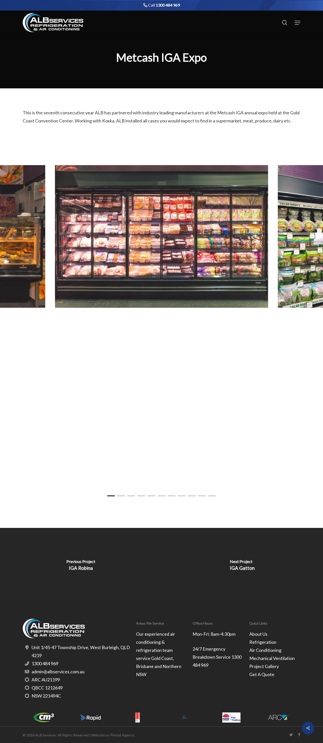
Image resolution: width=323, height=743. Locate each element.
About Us (258, 634)
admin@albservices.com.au (58, 671)
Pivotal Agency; (122, 735)
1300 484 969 (168, 5)
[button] (297, 22)
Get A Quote (261, 674)
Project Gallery (264, 666)
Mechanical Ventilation (272, 658)
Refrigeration (262, 642)
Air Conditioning (265, 650)
